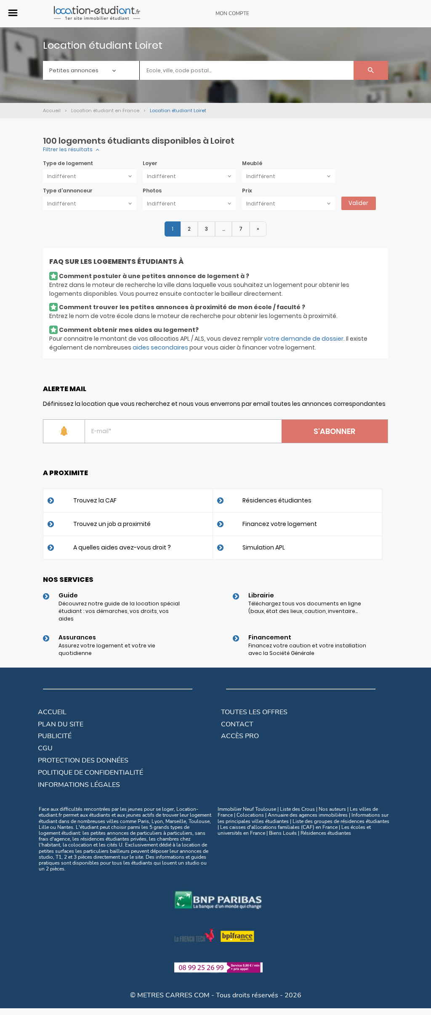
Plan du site (60, 724)
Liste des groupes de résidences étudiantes (341, 821)
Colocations (250, 815)
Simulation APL (263, 547)
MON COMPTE (232, 13)
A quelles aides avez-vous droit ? (122, 547)
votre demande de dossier (303, 338)
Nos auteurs (332, 809)
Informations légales (79, 784)
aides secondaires (160, 347)
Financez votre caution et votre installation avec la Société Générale (307, 649)
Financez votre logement (279, 524)
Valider (358, 203)
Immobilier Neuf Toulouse (247, 809)
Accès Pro (240, 736)
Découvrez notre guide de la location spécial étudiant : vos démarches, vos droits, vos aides (119, 611)
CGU (45, 748)
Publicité (55, 736)
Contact (237, 724)
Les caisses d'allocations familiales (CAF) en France (279, 827)
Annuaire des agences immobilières (308, 815)
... (223, 228)
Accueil (52, 712)
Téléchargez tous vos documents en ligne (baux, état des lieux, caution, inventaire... (304, 607)
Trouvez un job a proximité (112, 524)
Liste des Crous (297, 809)
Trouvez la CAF (95, 500)
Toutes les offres (254, 712)
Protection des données (83, 760)
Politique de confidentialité (90, 772)
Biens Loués (283, 833)
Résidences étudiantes (276, 500)
